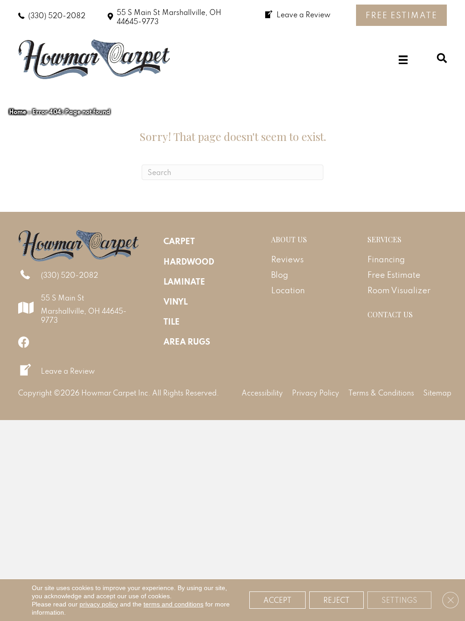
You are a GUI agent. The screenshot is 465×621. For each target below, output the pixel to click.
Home (17, 112)
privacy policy (98, 604)
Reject (336, 600)
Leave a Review (68, 371)
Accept (277, 600)
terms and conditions (173, 604)
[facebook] (24, 342)
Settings (399, 600)
